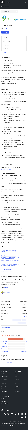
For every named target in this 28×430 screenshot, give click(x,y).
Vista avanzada (5, 327)
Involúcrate (18, 383)
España (7, 410)
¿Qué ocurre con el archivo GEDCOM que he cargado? (8, 251)
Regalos (17, 391)
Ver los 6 (25, 316)
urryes (5, 28)
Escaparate (18, 371)
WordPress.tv (5, 391)
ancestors (15, 320)
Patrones (17, 379)
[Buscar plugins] (16, 11)
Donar (17, 389)
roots (25, 323)
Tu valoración (5, 351)
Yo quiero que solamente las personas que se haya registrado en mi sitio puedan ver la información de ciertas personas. (10, 258)
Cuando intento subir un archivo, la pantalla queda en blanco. (10, 265)
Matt (3, 398)
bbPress (4, 401)
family (19, 320)
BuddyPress (5, 403)
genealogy (20, 323)
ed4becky (7, 292)
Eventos (17, 386)
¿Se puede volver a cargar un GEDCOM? (6, 270)
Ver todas (24, 351)
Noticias (3, 374)
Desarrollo (5, 48)
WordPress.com (6, 396)
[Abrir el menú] (25, 2)
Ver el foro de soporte (7, 362)
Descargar (5, 32)
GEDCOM (24, 320)
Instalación (6, 45)
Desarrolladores (5, 389)
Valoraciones (6, 41)
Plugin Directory (5, 6)
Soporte (5, 52)
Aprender (3, 383)
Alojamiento (4, 376)
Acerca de (4, 371)
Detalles (5, 37)
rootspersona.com (6, 169)
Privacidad (4, 379)
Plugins (16, 376)
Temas (16, 374)
